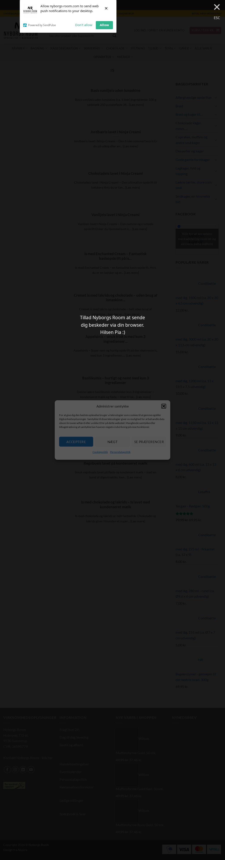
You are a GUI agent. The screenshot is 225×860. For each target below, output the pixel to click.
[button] (163, 406)
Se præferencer (149, 442)
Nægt (112, 442)
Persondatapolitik (120, 452)
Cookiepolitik (100, 452)
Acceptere (76, 442)
